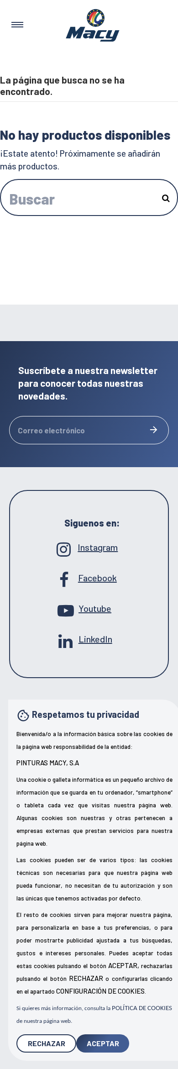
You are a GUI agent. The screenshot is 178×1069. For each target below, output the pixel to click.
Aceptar (103, 1043)
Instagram (89, 547)
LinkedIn (89, 638)
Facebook (89, 577)
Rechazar (46, 1043)
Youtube (89, 608)
